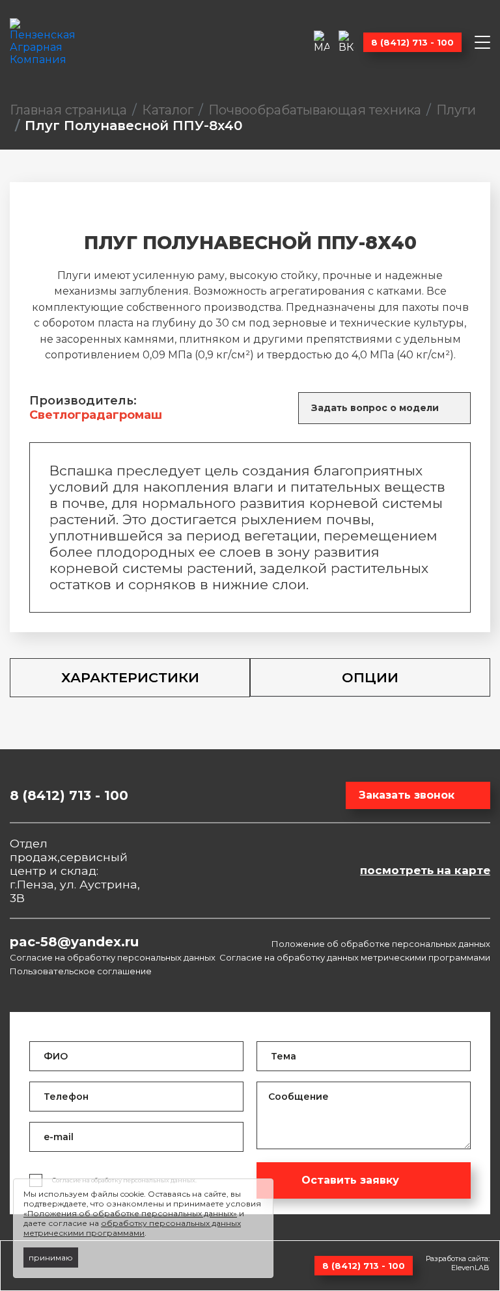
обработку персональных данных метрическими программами (132, 1228)
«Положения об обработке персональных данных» (130, 1213)
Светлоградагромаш (95, 415)
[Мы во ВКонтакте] (346, 42)
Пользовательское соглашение (81, 971)
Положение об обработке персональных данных (380, 943)
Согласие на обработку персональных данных (112, 957)
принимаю (51, 1257)
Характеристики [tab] (130, 677)
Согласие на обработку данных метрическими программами (354, 957)
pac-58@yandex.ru (74, 942)
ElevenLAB (470, 1267)
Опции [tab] (370, 677)
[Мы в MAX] (321, 42)
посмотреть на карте (425, 870)
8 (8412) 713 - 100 (412, 42)
